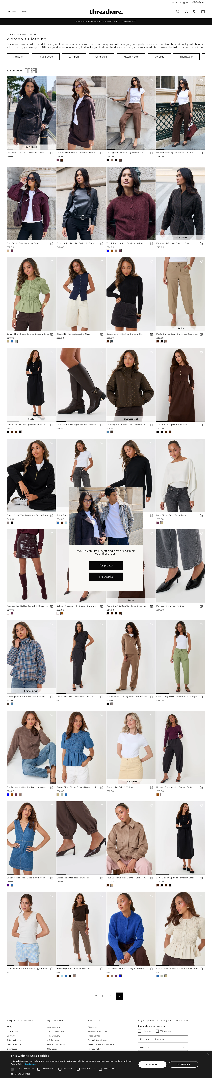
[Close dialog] (140, 490)
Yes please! (106, 565)
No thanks (106, 576)
